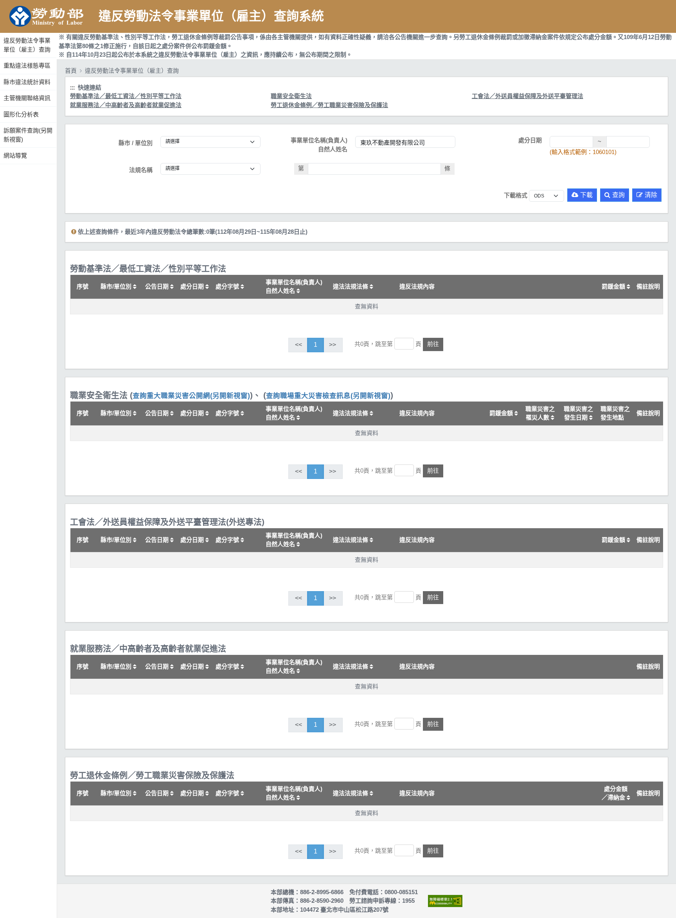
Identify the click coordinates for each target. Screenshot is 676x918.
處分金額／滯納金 (615, 793)
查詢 (618, 195)
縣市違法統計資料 (27, 82)
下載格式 (515, 195)
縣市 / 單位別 (136, 143)
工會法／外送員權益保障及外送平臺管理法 (527, 96)
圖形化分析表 (21, 114)
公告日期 (157, 286)
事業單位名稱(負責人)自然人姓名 (319, 144)
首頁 (71, 70)
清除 (651, 195)
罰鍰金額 (614, 286)
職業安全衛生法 (291, 96)
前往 (433, 344)
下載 (586, 195)
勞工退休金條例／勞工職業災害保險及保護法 (329, 105)
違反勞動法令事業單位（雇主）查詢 (27, 45)
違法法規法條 (351, 286)
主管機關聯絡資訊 (27, 98)
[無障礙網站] (445, 901)
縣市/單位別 (117, 286)
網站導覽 (15, 155)
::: (1, 31)
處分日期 (530, 140)
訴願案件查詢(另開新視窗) (28, 135)
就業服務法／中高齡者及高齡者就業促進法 (126, 105)
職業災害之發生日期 (578, 413)
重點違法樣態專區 (27, 65)
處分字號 (228, 286)
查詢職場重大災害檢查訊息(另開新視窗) (328, 396)
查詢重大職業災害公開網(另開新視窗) (191, 396)
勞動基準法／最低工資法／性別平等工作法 (126, 96)
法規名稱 (141, 170)
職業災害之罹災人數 (540, 413)
